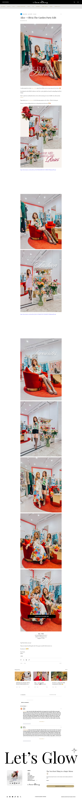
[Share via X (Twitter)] (23, 659)
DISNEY (51, 6)
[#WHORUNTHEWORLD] (36, 741)
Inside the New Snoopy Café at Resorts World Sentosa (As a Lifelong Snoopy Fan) (23, 683)
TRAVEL (28, 6)
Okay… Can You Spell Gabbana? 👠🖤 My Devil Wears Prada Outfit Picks (39, 683)
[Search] (74, 2)
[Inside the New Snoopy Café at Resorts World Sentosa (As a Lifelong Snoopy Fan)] (23, 676)
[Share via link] (29, 659)
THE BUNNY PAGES (31, 737)
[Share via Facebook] (20, 659)
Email (47, 741)
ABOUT (29, 735)
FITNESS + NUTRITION (21, 6)
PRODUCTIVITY (57, 6)
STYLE (13, 6)
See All (66, 669)
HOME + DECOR (45, 6)
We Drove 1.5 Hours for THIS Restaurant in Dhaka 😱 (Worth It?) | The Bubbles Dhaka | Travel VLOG (58, 683)
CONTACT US (30, 740)
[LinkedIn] (18, 758)
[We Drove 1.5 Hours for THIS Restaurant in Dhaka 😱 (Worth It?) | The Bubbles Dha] (59, 676)
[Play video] (41, 180)
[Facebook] (10, 758)
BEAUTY (8, 6)
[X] (20, 758)
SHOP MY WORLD (5, 2)
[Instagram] (7, 758)
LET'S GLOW (30, 736)
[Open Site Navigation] (78, 2)
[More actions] (61, 14)
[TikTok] (15, 758)
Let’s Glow (41, 718)
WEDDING (38, 6)
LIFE (33, 6)
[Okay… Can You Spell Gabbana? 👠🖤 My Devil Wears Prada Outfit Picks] (41, 676)
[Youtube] (12, 758)
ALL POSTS (3, 6)
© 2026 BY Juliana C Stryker (40, 757)
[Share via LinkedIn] (26, 659)
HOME (29, 734)
